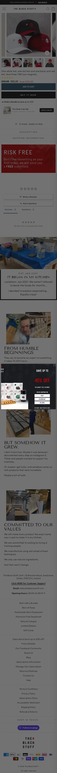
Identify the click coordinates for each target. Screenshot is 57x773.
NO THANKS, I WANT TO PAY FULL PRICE (42, 406)
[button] (42, 395)
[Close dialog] (54, 365)
